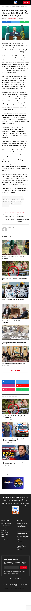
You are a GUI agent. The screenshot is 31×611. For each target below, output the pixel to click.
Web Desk (11, 227)
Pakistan (20, 201)
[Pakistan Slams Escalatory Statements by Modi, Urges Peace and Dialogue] (15, 32)
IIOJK (18, 199)
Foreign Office (6, 199)
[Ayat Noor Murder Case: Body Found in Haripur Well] (15, 268)
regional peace (6, 203)
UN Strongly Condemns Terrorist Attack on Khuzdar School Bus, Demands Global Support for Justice (23, 218)
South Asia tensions (16, 203)
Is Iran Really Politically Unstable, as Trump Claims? (22, 546)
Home (3, 6)
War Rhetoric (6, 206)
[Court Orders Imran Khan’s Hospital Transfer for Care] (15, 452)
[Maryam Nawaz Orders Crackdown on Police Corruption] (15, 247)
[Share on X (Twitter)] (15, 22)
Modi (15, 201)
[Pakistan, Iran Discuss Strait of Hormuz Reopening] (15, 311)
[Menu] (2, 2)
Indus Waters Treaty (7, 201)
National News (12, 18)
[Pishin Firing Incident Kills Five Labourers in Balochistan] (15, 332)
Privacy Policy (9, 573)
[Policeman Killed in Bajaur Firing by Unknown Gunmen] (15, 429)
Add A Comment (15, 370)
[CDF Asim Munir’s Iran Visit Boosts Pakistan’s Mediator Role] (15, 354)
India (22, 199)
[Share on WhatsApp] (24, 22)
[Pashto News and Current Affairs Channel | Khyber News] (15, 2)
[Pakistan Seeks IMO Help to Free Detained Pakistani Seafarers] (15, 290)
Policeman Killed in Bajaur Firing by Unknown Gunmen (15, 439)
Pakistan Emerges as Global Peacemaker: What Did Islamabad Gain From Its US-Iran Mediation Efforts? (23, 536)
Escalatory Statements (8, 197)
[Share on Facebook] (6, 22)
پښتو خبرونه (26, 2)
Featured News (18, 197)
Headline (13, 199)
